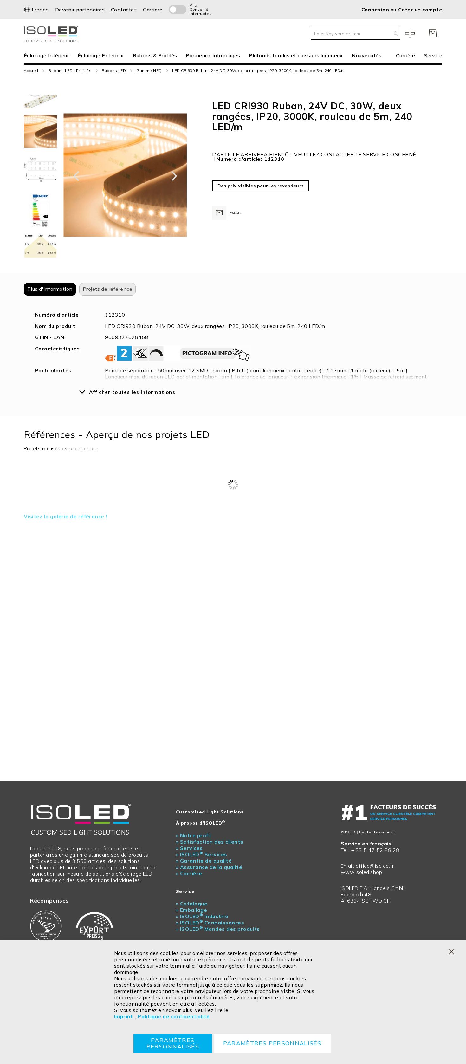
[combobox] (355, 33)
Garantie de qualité (204, 861)
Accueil (31, 70)
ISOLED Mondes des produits (218, 929)
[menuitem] (48, 55)
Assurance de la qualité (209, 867)
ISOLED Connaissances (210, 922)
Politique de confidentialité (174, 1016)
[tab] (50, 289)
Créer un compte (420, 9)
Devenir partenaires (80, 9)
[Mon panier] (432, 33)
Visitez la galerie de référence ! (65, 516)
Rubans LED (114, 70)
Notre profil (193, 835)
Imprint (123, 1016)
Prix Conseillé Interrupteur (197, 9)
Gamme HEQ (149, 70)
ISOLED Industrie (202, 916)
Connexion (376, 9)
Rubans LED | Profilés (70, 70)
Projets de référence (108, 289)
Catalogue (191, 903)
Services (189, 848)
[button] (36, 9)
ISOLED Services (201, 854)
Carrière (152, 9)
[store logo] (52, 33)
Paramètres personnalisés (172, 1043)
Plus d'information (50, 289)
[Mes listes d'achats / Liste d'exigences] (410, 33)
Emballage (191, 910)
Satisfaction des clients (209, 842)
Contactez (124, 9)
